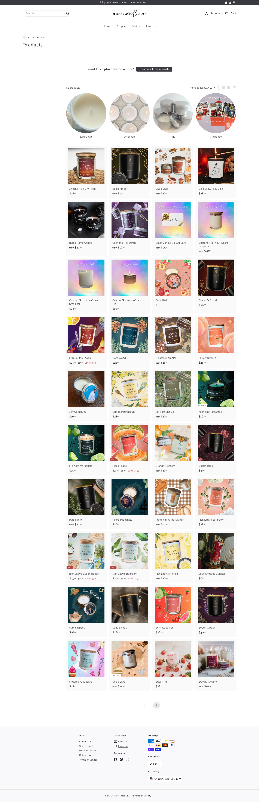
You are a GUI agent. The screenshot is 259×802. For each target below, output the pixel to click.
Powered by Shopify (141, 796)
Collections (39, 37)
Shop (119, 26)
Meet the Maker (88, 750)
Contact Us (85, 741)
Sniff (135, 26)
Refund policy (86, 755)
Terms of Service (88, 759)
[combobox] (47, 13)
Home (106, 26)
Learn (150, 26)
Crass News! (86, 746)
